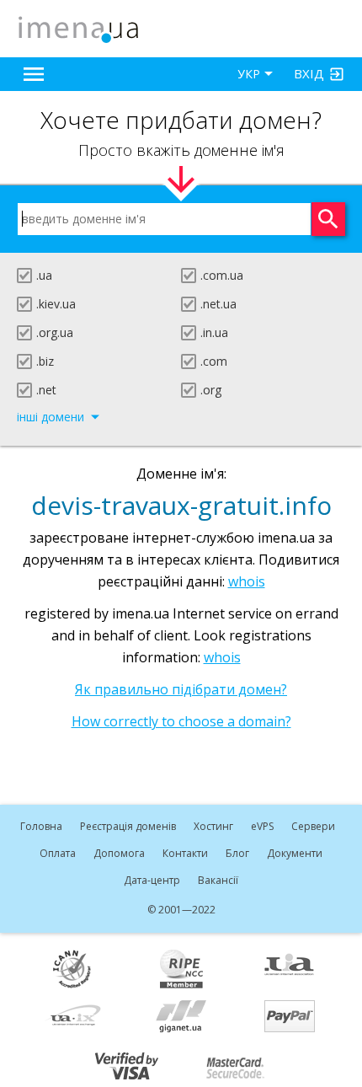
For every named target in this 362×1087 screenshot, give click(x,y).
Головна (41, 826)
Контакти (185, 853)
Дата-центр (152, 880)
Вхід (309, 73)
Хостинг (213, 826)
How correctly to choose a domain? (181, 721)
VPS (262, 826)
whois (246, 581)
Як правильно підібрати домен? (181, 689)
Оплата (58, 853)
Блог (237, 853)
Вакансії (218, 880)
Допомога (119, 853)
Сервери (313, 826)
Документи (294, 853)
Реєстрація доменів (128, 826)
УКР (248, 74)
